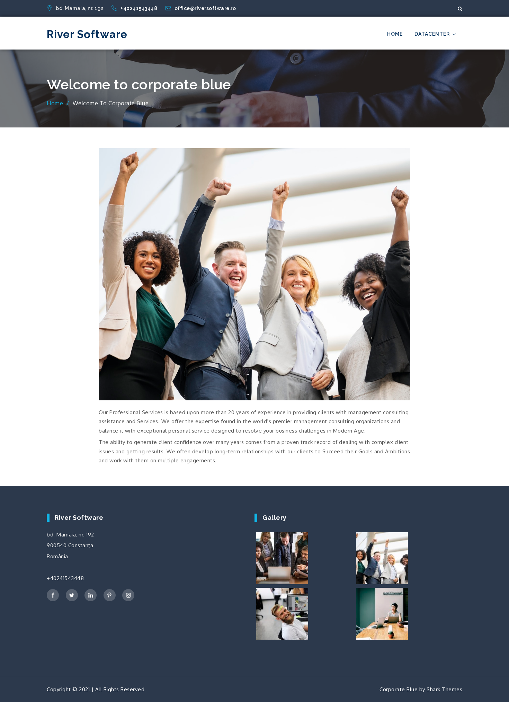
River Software (87, 34)
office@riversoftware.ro (205, 8)
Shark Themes (444, 689)
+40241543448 (139, 8)
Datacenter (432, 34)
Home (395, 34)
